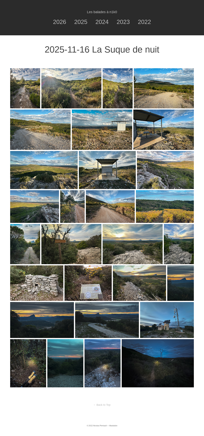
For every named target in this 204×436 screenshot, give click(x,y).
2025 (80, 22)
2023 (123, 22)
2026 (59, 22)
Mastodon (113, 426)
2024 (102, 22)
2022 (144, 22)
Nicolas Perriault (100, 426)
